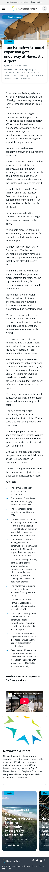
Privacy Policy (31, 866)
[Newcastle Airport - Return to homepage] (24, 8)
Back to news (15, 17)
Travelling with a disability (17, 2)
